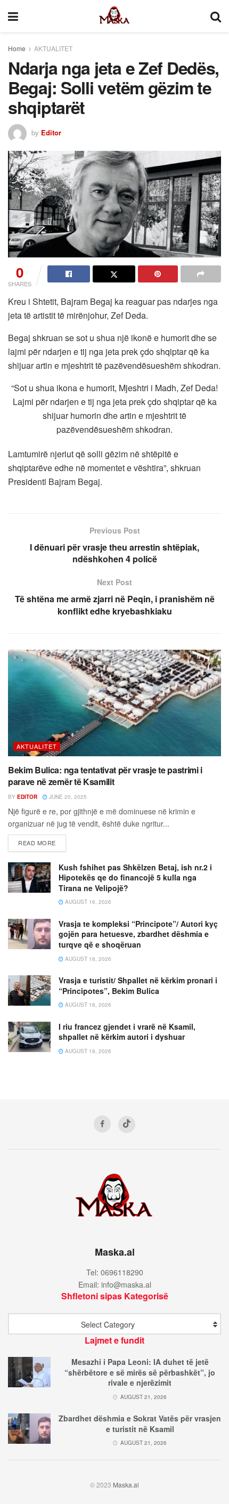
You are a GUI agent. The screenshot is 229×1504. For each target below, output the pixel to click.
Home (17, 48)
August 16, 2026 (87, 901)
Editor (51, 132)
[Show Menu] (13, 16)
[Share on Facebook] (68, 273)
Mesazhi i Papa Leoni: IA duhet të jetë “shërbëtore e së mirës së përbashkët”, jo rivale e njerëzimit (139, 1372)
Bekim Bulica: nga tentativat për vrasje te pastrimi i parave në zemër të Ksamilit (105, 776)
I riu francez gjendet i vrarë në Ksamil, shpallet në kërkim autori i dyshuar (127, 1031)
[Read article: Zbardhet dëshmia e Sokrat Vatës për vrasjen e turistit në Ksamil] (29, 1428)
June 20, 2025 (67, 796)
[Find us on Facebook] (102, 1124)
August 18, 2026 (87, 959)
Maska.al (126, 1484)
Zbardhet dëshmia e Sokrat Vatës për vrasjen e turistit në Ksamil (140, 1423)
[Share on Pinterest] (158, 273)
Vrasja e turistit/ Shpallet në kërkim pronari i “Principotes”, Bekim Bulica (138, 985)
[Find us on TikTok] (126, 1124)
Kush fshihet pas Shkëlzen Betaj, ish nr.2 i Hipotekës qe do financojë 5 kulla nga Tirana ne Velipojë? (135, 877)
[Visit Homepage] (114, 16)
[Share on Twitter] (114, 273)
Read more (42, 842)
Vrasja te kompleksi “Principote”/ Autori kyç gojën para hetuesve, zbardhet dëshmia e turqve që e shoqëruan (138, 934)
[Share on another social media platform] (201, 273)
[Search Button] (215, 16)
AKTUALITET (53, 48)
